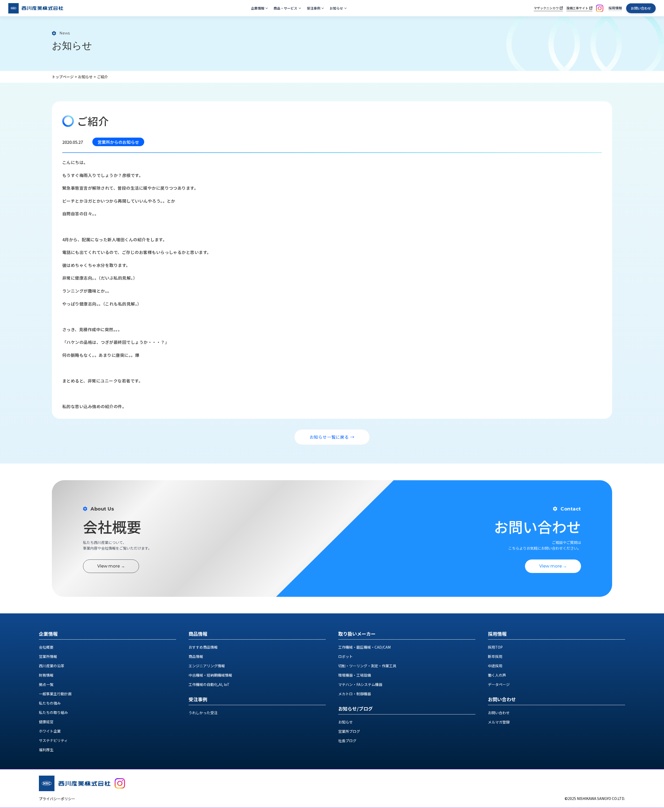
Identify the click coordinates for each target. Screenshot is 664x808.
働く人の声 (497, 675)
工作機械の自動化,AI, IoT (209, 684)
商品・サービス (285, 8)
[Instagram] (599, 8)
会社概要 (46, 647)
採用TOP (495, 647)
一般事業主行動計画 (55, 693)
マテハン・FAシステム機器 (360, 684)
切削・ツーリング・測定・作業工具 (367, 665)
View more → (111, 566)
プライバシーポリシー (57, 798)
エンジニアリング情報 (207, 665)
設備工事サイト (577, 8)
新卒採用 (495, 656)
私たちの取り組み (53, 712)
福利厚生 (46, 749)
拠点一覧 (46, 684)
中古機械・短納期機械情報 (210, 675)
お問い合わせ (641, 8)
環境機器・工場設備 (354, 675)
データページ (499, 684)
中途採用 (495, 665)
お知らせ (336, 8)
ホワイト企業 (50, 731)
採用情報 (615, 7)
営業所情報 (48, 656)
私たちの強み (50, 703)
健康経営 (46, 721)
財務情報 (46, 675)
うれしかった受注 (203, 712)
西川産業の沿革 (51, 665)
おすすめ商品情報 (203, 647)
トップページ (63, 76)
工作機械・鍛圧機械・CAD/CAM (364, 647)
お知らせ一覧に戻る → (332, 437)
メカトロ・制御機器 (354, 693)
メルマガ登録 (499, 722)
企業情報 (257, 8)
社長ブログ (347, 740)
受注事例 (313, 8)
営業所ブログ (349, 731)
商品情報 (196, 656)
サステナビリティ (53, 740)
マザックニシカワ (546, 8)
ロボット (345, 656)
